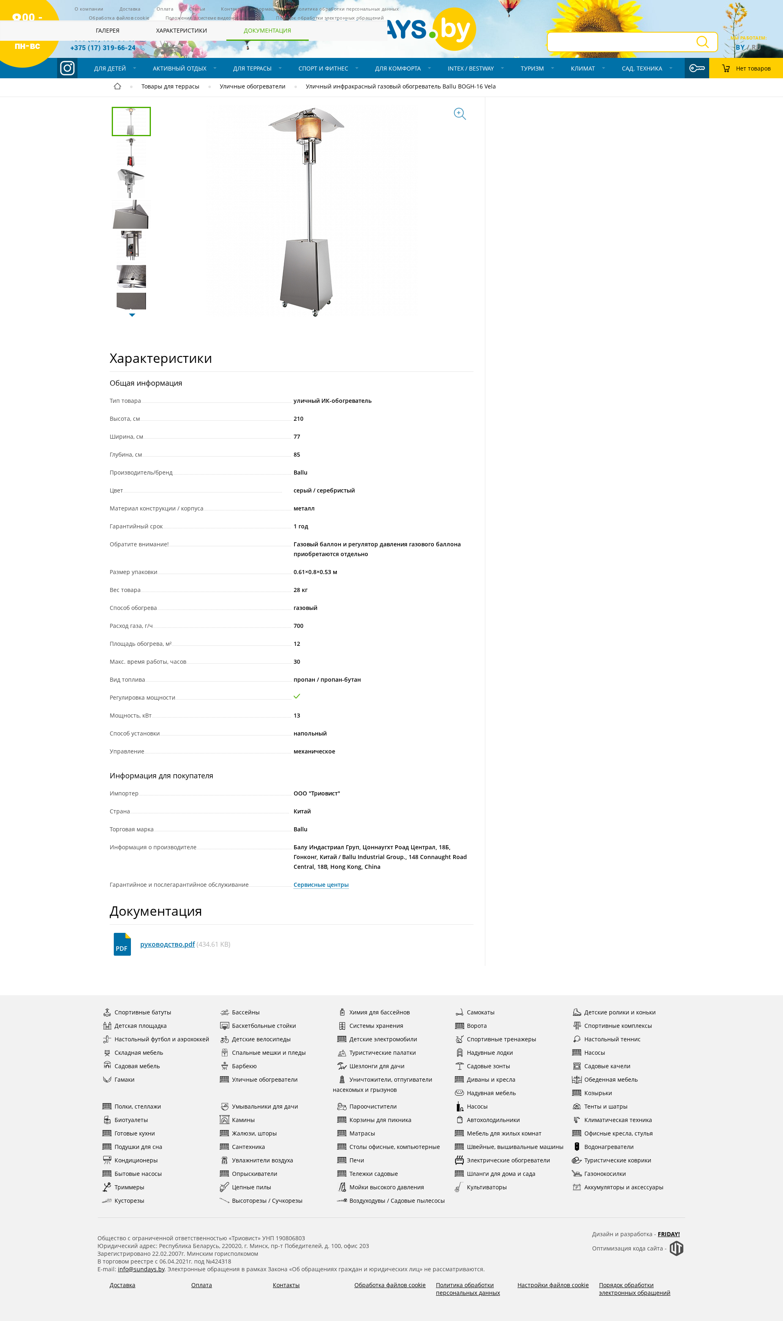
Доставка (130, 9)
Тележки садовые (373, 1173)
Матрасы (362, 1133)
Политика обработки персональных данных (468, 1289)
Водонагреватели (609, 1147)
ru (756, 47)
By (740, 47)
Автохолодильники (493, 1120)
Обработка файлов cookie (119, 18)
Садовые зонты (488, 1066)
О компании (89, 9)
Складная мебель (139, 1052)
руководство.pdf (167, 944)
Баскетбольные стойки (264, 1025)
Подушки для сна (138, 1147)
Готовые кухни (135, 1133)
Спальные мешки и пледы (269, 1052)
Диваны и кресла (491, 1079)
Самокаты (481, 1012)
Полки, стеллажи (138, 1106)
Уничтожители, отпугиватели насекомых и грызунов (382, 1084)
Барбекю (244, 1066)
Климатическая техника (618, 1120)
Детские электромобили (383, 1039)
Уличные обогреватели (252, 86)
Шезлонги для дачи (377, 1066)
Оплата (165, 9)
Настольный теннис (612, 1039)
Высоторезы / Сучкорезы (267, 1200)
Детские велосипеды (261, 1039)
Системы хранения (376, 1025)
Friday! (669, 1234)
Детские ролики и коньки (620, 1012)
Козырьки (598, 1093)
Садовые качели (607, 1066)
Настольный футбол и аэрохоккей (162, 1039)
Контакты (286, 1285)
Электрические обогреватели (508, 1160)
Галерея (107, 30)
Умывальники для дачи (265, 1106)
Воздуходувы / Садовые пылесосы (397, 1200)
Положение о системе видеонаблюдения (213, 18)
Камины (243, 1120)
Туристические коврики (617, 1160)
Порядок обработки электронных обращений (634, 1289)
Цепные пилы (251, 1187)
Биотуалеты (131, 1120)
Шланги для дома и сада (501, 1173)
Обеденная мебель (611, 1079)
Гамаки (125, 1079)
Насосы (594, 1052)
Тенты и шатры (606, 1106)
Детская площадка (141, 1025)
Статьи (197, 9)
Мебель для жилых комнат (504, 1133)
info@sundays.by (141, 1269)
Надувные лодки (490, 1052)
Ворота (477, 1025)
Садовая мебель (137, 1066)
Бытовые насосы (138, 1173)
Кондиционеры (136, 1160)
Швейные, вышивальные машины (515, 1147)
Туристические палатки (382, 1052)
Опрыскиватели (254, 1173)
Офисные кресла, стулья (618, 1133)
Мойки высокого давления (386, 1187)
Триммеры (129, 1187)
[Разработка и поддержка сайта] (676, 1254)
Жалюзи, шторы (254, 1133)
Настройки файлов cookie (553, 1285)
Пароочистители (373, 1106)
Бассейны (246, 1012)
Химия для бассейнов (379, 1012)
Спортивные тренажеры (501, 1039)
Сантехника (248, 1147)
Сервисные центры (321, 884)
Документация (267, 30)
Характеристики (181, 30)
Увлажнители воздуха (262, 1160)
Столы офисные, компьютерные (394, 1147)
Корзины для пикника (380, 1120)
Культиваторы (487, 1187)
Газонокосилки (605, 1173)
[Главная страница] (117, 87)
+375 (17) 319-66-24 (103, 47)
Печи (356, 1160)
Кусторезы (129, 1200)
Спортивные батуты (143, 1012)
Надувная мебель (491, 1093)
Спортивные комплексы (618, 1025)
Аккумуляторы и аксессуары (624, 1187)
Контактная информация (250, 9)
